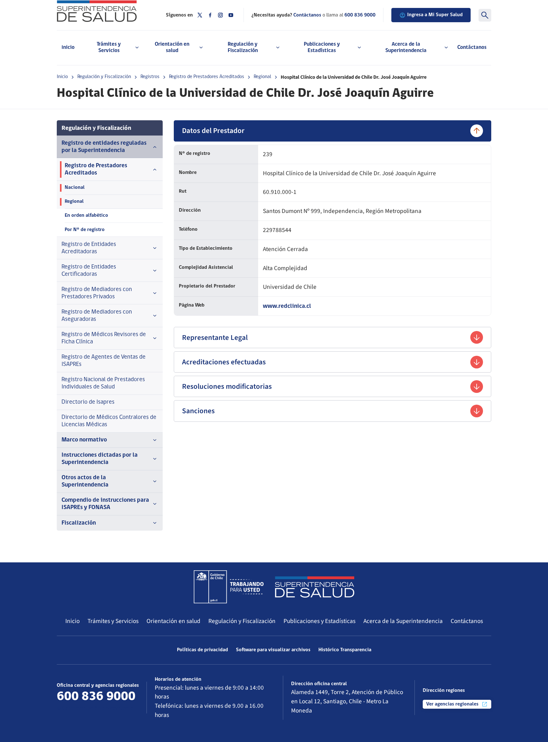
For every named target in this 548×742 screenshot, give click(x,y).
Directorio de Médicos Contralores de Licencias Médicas (109, 421)
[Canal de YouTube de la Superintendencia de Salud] (231, 15)
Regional (262, 76)
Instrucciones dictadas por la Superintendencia (100, 459)
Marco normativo (84, 440)
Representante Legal (215, 337)
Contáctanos (471, 47)
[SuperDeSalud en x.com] (200, 15)
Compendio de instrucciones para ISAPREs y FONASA (105, 504)
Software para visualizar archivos (273, 650)
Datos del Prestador (213, 130)
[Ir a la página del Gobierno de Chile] (229, 586)
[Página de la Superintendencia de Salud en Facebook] (210, 15)
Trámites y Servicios (113, 621)
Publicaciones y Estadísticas (320, 621)
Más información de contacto (95, 709)
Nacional (75, 187)
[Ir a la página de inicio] (103, 11)
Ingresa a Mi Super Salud (435, 14)
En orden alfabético (86, 215)
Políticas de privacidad (202, 650)
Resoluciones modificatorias (227, 386)
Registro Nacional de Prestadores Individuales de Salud (103, 383)
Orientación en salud (173, 621)
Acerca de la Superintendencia (403, 621)
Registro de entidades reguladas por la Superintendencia (104, 147)
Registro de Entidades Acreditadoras (89, 248)
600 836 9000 (359, 15)
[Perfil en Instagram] (220, 15)
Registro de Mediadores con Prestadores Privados (97, 293)
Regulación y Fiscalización (104, 76)
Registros (150, 76)
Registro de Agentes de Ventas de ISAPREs (104, 361)
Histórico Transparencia (344, 650)
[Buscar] (485, 15)
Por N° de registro (85, 229)
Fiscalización (79, 523)
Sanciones (198, 411)
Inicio (68, 47)
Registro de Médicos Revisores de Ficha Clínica (104, 338)
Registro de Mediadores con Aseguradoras (97, 315)
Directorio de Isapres (88, 402)
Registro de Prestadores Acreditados (206, 76)
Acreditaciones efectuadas (224, 362)
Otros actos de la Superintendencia (85, 481)
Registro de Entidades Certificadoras (89, 270)
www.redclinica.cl (287, 306)
